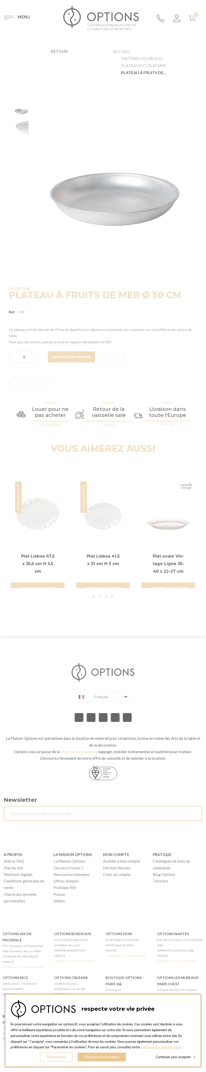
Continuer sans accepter (175, 1057)
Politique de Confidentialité (161, 1047)
